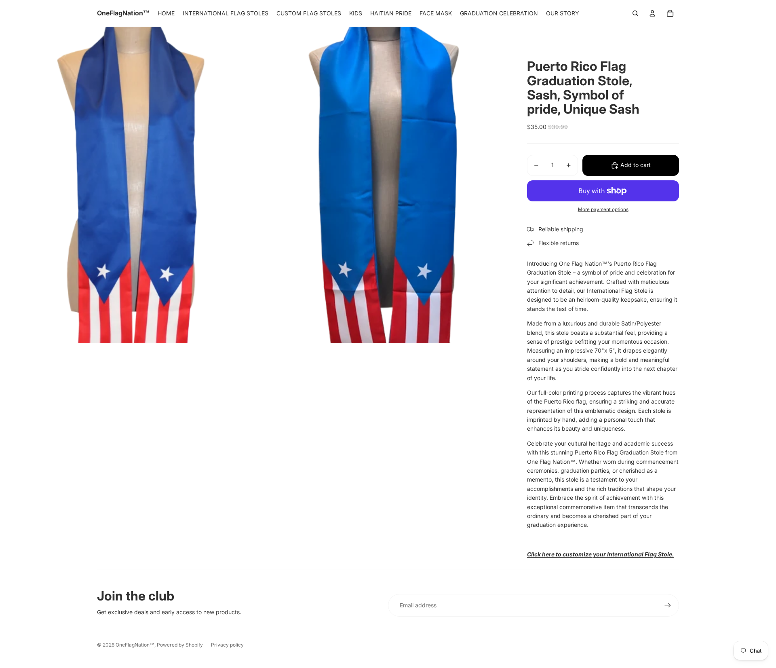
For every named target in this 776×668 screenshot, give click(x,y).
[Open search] (635, 13)
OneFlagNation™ (135, 645)
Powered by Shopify (180, 645)
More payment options (603, 209)
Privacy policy (227, 645)
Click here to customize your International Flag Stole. (600, 554)
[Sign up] (667, 605)
